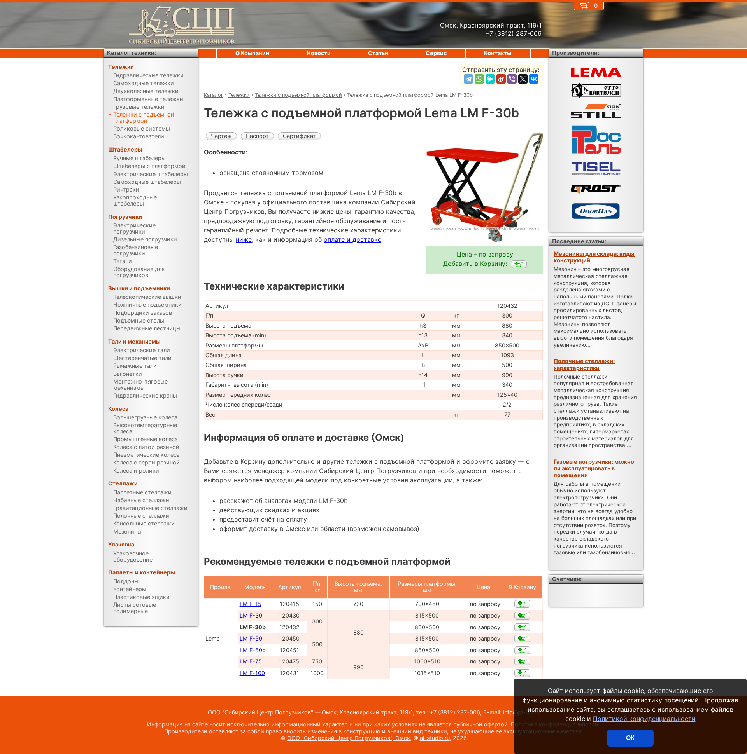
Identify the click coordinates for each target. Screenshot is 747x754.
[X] (523, 79)
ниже (244, 239)
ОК (630, 738)
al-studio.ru (435, 738)
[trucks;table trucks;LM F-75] (522, 661)
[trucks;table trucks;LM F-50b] (522, 650)
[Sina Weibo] (501, 79)
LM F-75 (251, 661)
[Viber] (512, 79)
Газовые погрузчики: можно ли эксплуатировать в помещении (594, 468)
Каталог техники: (131, 52)
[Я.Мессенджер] (490, 79)
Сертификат (299, 136)
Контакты (498, 53)
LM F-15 (250, 603)
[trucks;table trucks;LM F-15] (522, 604)
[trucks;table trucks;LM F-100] (522, 673)
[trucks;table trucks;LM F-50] (522, 638)
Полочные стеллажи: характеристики (584, 364)
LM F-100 (252, 673)
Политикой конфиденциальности (644, 719)
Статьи (378, 53)
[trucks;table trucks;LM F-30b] (519, 264)
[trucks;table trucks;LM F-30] (522, 616)
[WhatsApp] (479, 79)
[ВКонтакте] (533, 79)
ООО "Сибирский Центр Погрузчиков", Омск (348, 738)
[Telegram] (468, 79)
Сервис (436, 53)
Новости (319, 53)
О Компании (252, 53)
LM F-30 (251, 615)
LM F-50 (251, 638)
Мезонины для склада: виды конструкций (594, 257)
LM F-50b (253, 650)
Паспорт (257, 136)
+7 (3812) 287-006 (455, 712)
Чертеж (221, 136)
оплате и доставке (352, 239)
